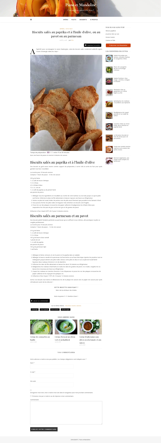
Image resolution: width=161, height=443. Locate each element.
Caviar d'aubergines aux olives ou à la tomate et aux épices (90, 340)
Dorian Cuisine (110, 37)
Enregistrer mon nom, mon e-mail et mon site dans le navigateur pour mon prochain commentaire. (61, 392)
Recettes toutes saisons (73, 306)
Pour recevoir (55, 309)
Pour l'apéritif (44, 309)
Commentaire (34, 400)
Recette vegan (65, 309)
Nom (32, 363)
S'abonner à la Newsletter (118, 45)
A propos (94, 19)
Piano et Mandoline (84, 439)
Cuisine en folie (110, 40)
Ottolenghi (34, 309)
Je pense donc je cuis (112, 34)
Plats (74, 19)
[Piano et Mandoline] (80, 8)
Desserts (83, 19)
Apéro (65, 19)
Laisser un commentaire (40, 301)
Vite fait (69, 29)
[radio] (62, 293)
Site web (33, 381)
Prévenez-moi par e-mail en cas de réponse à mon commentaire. (53, 396)
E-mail (32, 372)
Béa (72, 40)
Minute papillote (111, 31)
